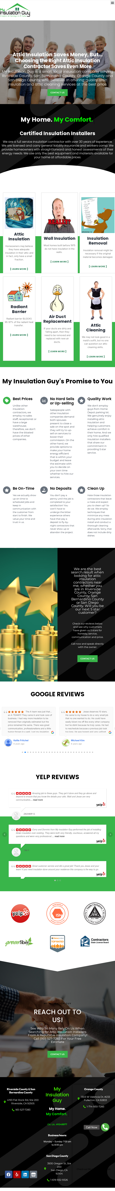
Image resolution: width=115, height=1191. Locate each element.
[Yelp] (17, 1174)
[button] (112, 2)
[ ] (19, 269)
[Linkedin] (25, 1174)
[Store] (33, 1174)
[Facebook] (8, 1174)
